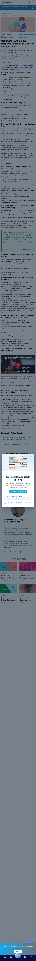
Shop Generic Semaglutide (18, 491)
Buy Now (18, 951)
